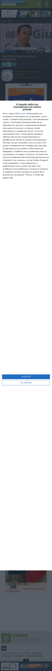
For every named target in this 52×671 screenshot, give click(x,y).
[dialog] (26, 335)
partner (22, 113)
